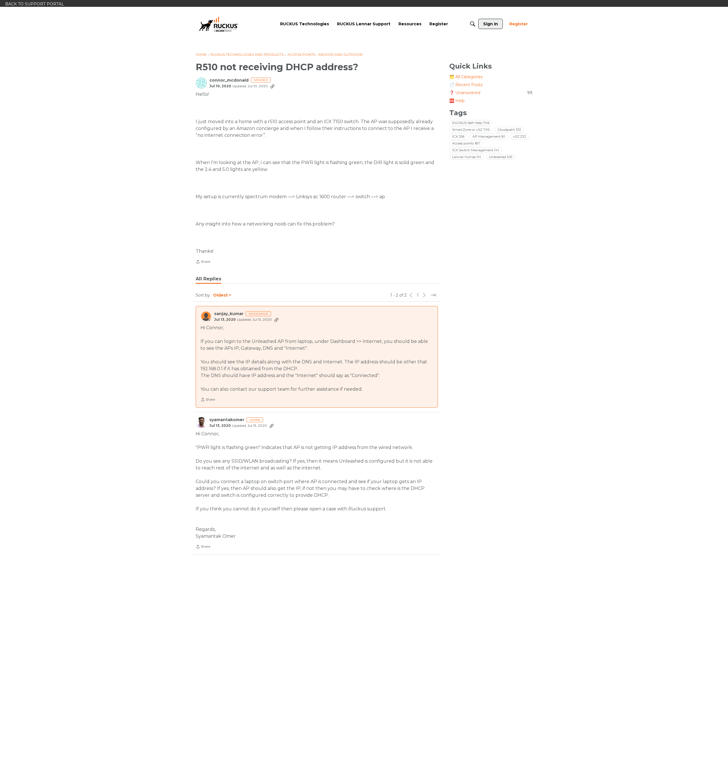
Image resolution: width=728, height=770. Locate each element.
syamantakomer (226, 419)
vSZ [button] (519, 136)
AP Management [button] (488, 136)
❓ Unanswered (490, 92)
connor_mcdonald (229, 80)
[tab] (208, 279)
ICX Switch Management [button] (475, 150)
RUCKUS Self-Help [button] (470, 123)
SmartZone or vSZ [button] (470, 129)
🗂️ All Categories (466, 76)
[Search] (473, 24)
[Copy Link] (272, 86)
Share (203, 262)
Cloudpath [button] (509, 129)
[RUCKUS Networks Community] (219, 24)
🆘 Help (457, 100)
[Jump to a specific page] (433, 295)
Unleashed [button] (500, 157)
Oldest (220, 295)
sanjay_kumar (228, 313)
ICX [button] (458, 136)
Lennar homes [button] (466, 157)
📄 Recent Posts (466, 84)
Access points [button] (466, 143)
